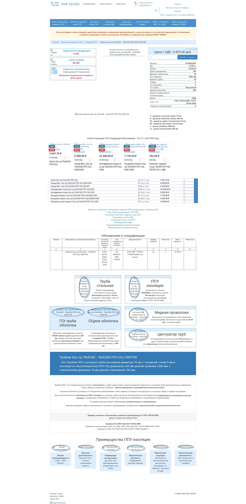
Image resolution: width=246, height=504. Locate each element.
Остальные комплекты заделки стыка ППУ (123, 215)
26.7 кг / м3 (129, 152)
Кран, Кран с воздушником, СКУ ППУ (123, 212)
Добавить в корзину (187, 57)
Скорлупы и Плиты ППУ (94, 23)
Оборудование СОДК (123, 222)
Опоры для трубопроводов (125, 23)
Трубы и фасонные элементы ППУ (59, 23)
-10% (152, 146)
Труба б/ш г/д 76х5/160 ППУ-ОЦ (64, 180)
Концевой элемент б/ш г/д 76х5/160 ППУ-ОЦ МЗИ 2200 (135, 167)
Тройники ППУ (91, 42)
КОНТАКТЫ (105, 4)
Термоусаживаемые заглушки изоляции (123, 225)
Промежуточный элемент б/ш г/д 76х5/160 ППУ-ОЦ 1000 (74, 201)
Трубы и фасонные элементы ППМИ (179, 23)
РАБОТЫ (120, 4)
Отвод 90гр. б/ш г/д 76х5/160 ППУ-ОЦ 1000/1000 (83, 167)
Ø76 (52, 150)
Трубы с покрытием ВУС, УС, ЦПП (160, 23)
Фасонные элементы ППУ (72, 42)
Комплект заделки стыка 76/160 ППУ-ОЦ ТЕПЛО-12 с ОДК (159, 167)
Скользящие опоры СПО (123, 217)
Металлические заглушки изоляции (123, 228)
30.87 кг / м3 (105, 152)
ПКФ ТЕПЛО (70, 4)
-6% (52, 146)
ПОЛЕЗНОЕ (89, 4)
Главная (55, 42)
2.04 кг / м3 (154, 152)
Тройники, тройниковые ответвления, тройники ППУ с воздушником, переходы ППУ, (123, 210)
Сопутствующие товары (143, 23)
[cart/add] (70, 157)
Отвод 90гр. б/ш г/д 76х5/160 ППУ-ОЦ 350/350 (70, 186)
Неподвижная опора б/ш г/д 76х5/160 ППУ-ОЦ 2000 (110, 167)
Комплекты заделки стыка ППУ (78, 23)
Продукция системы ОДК (109, 23)
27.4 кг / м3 (79, 152)
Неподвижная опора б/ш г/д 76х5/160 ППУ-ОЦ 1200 (72, 192)
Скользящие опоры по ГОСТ (123, 220)
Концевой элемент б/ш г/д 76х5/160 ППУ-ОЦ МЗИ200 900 (75, 198)
